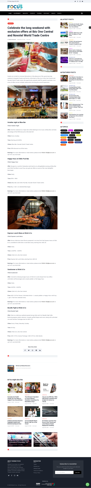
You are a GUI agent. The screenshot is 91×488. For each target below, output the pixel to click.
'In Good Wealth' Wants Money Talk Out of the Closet (31, 422)
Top (81, 485)
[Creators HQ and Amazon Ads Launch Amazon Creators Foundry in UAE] (64, 43)
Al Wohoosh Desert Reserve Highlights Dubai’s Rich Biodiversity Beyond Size (15, 422)
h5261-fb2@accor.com (48, 152)
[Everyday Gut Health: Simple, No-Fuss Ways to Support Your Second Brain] (15, 387)
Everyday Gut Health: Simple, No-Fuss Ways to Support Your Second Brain (15, 398)
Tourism (39, 13)
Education (64, 130)
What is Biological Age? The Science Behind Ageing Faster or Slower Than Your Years (76, 106)
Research (77, 139)
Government (17, 13)
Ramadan (70, 139)
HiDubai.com (36, 466)
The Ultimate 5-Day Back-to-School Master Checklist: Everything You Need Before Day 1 (76, 79)
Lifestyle (10, 23)
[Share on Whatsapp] (32, 350)
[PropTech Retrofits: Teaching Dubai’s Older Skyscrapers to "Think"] (64, 97)
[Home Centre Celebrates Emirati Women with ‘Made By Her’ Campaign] (64, 51)
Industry (25, 13)
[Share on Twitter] (29, 350)
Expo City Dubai (65, 132)
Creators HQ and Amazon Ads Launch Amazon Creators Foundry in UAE (75, 43)
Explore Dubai (78, 130)
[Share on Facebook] (25, 350)
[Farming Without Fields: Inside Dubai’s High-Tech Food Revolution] (64, 88)
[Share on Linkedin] (40, 350)
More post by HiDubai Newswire (23, 368)
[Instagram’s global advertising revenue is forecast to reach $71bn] (45, 439)
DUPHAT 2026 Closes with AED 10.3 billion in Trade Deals (75, 34)
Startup (32, 13)
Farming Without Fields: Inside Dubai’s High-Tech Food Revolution (75, 89)
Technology (72, 57)
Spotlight (46, 13)
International (71, 137)
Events (59, 13)
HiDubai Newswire (12, 39)
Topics (35, 464)
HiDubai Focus (14, 485)
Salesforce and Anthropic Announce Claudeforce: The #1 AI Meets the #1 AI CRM (76, 60)
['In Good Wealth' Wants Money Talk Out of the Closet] (32, 411)
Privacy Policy (37, 472)
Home (10, 13)
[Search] (82, 13)
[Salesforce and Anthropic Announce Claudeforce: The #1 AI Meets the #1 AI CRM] (64, 60)
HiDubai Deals (37, 468)
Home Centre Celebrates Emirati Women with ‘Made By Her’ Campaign (75, 51)
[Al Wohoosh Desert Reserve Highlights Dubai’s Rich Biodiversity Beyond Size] (15, 411)
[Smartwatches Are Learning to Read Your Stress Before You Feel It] (64, 116)
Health (53, 13)
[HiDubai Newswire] (11, 371)
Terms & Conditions (38, 470)
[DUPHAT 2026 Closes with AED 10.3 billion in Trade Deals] (64, 34)
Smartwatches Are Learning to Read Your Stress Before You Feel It (76, 116)
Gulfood (72, 135)
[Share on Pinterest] (36, 350)
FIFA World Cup (75, 132)
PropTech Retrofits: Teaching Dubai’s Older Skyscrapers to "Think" (75, 97)
